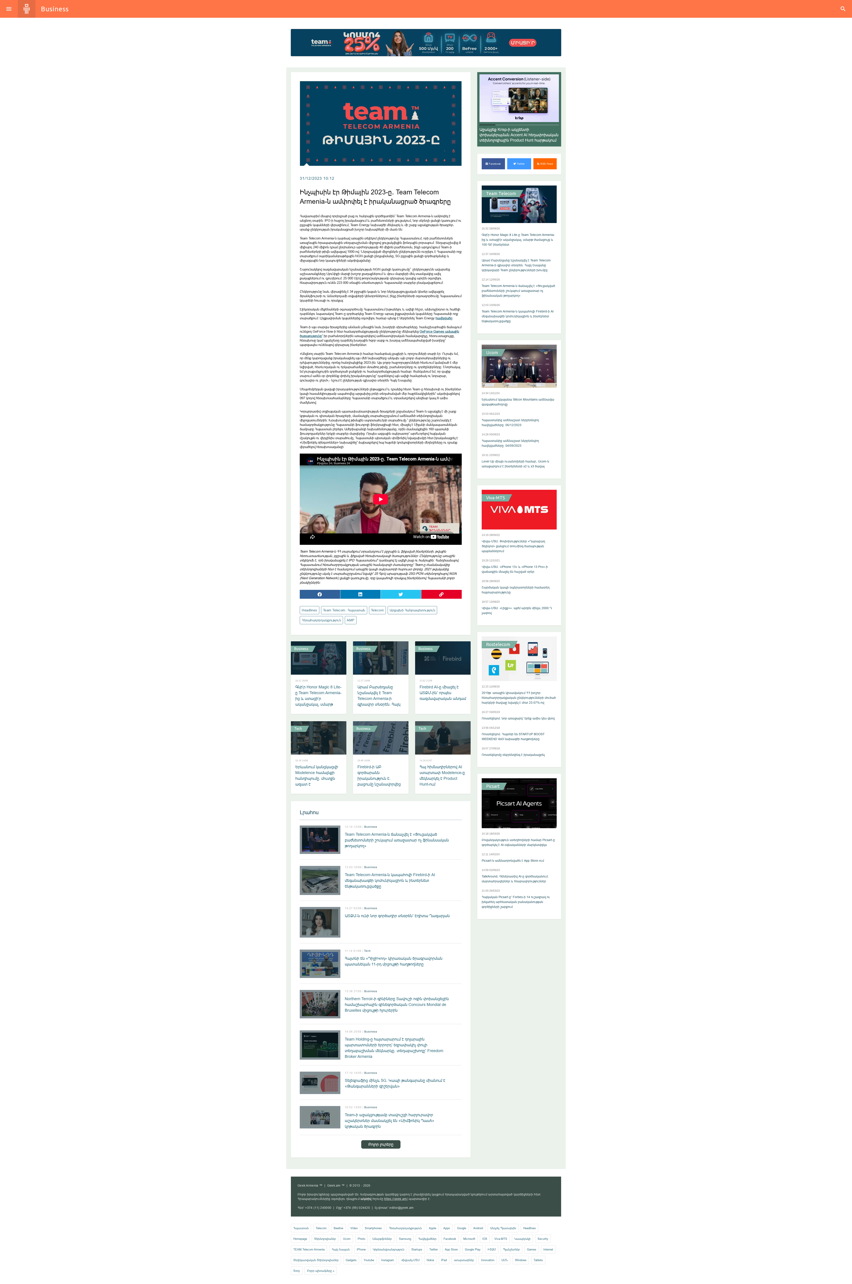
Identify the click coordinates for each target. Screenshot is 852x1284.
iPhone (361, 1249)
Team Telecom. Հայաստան (344, 610)
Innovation (487, 1260)
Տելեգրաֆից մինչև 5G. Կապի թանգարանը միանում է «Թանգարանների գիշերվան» (395, 1083)
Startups (416, 1249)
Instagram (387, 1260)
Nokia (430, 1260)
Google (461, 1228)
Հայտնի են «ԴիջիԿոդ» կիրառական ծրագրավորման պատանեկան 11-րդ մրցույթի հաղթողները (393, 961)
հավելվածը (444, 318)
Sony (296, 1270)
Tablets (538, 1260)
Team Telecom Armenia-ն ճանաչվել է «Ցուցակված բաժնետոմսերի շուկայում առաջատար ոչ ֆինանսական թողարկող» (397, 840)
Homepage (300, 1239)
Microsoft (469, 1239)
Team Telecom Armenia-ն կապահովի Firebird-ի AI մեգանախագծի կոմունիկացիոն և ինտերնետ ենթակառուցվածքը (390, 880)
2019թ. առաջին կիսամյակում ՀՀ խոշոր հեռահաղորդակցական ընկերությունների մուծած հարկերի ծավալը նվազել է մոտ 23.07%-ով (519, 697)
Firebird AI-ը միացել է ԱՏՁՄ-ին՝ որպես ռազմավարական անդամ (443, 693)
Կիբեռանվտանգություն (388, 1249)
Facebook (494, 163)
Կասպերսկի (522, 1239)
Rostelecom (498, 644)
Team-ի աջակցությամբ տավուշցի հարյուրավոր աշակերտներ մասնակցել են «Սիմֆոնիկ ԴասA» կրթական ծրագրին (389, 1120)
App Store (451, 1249)
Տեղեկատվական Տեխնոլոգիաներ (316, 1260)
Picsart (493, 786)
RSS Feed (546, 163)
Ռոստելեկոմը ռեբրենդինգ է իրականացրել (513, 755)
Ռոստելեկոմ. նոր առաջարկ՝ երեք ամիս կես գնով (518, 718)
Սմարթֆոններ (382, 1239)
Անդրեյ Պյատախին (503, 1228)
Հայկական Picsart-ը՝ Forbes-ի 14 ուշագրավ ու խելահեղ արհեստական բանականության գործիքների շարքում (516, 902)
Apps (446, 1228)
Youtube (369, 1260)
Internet (548, 1249)
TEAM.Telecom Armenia (309, 1249)
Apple (432, 1228)
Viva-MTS (495, 497)
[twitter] (401, 594)
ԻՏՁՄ (492, 1249)
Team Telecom (501, 193)
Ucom (492, 352)
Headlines (309, 610)
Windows (521, 1260)
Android (478, 1228)
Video (354, 1228)
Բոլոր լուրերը (380, 1144)
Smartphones (373, 1228)
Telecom (377, 610)
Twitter (520, 163)
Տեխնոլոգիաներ (325, 1239)
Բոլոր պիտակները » (320, 1270)
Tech (298, 729)
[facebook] (320, 594)
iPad (444, 1260)
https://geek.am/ (396, 1199)
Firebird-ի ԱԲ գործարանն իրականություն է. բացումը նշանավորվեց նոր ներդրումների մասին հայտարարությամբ (379, 784)
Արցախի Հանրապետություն (412, 610)
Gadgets (351, 1260)
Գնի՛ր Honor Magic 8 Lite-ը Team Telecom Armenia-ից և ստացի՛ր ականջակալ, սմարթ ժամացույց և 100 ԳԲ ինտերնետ (318, 701)
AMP (351, 620)
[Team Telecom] (426, 42)
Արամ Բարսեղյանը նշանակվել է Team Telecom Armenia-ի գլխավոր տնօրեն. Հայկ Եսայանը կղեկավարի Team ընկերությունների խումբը (379, 704)
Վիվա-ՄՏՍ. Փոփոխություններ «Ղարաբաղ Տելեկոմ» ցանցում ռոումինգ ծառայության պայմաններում (513, 546)
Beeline (338, 1228)
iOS (484, 1239)
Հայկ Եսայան (341, 1249)
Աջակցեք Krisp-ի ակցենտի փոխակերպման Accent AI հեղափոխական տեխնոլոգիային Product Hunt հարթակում (518, 134)
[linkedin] (360, 594)
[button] (487, 124)
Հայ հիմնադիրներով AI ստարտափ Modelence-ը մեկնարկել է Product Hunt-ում (442, 775)
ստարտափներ (464, 1260)
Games (531, 1249)
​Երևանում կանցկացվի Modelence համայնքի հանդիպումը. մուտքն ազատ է (316, 775)
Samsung (405, 1239)
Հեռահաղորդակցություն (321, 620)
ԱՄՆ (504, 1260)
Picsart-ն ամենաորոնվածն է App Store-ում (513, 860)
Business (55, 9)
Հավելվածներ (427, 1239)
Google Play (473, 1249)
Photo (361, 1239)
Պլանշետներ (511, 1249)
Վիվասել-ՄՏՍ (410, 1260)
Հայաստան (301, 1228)
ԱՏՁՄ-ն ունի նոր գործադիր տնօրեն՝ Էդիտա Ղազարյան (397, 915)
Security (543, 1239)
